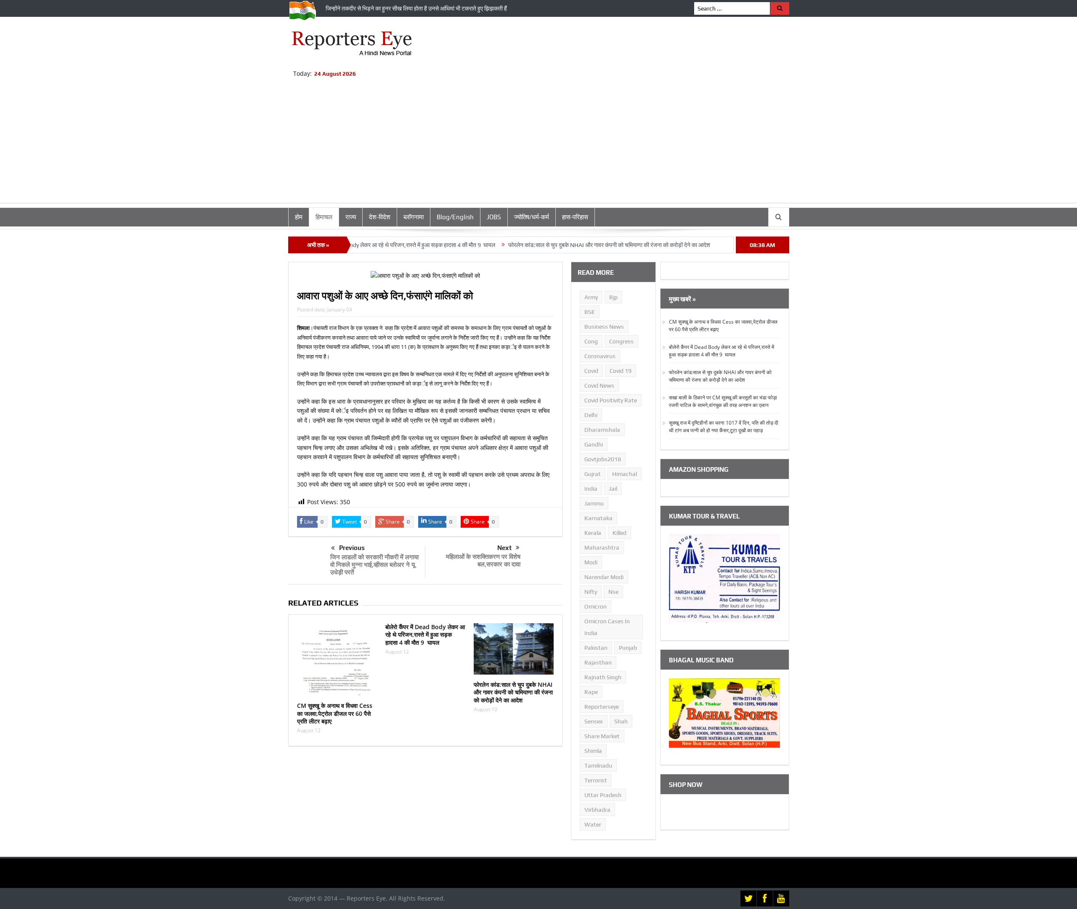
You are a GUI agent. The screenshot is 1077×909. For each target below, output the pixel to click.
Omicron (595, 606)
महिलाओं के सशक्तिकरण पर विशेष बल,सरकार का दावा (483, 560)
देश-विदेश (379, 217)
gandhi (593, 444)
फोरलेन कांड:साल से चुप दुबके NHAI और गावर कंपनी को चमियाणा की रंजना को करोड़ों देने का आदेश (579, 245)
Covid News (599, 385)
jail (613, 488)
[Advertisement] (538, 144)
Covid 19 (620, 370)
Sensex (593, 721)
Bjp (613, 297)
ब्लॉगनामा (413, 217)
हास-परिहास (575, 217)
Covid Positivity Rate (610, 400)
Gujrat (592, 473)
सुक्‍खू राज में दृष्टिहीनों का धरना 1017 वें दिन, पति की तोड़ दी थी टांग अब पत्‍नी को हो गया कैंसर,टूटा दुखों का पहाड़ (723, 426)
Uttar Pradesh (602, 795)
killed (619, 532)
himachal (624, 473)
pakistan (595, 647)
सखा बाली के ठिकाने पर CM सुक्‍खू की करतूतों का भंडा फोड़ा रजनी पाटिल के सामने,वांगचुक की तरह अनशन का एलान (723, 401)
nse (613, 591)
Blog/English (455, 217)
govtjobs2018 (602, 459)
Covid (591, 370)
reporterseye (601, 706)
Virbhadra (597, 809)
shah (621, 721)
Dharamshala (602, 429)
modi (590, 562)
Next (504, 547)
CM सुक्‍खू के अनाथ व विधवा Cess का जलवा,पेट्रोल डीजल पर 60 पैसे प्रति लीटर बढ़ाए (334, 713)
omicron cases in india (607, 627)
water (592, 824)
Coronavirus (599, 356)
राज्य (350, 217)
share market (602, 736)
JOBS (494, 217)
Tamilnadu (598, 765)
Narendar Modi (603, 577)
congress (621, 341)
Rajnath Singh (602, 677)
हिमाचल (324, 217)
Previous (352, 547)
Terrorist (595, 780)
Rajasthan (598, 662)
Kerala (592, 532)
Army (591, 297)
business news (604, 326)
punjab (628, 647)
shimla (593, 750)
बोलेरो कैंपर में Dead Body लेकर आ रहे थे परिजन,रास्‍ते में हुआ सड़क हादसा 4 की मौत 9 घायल (369, 245)
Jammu (594, 503)
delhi (590, 415)
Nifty (590, 591)
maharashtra (601, 547)
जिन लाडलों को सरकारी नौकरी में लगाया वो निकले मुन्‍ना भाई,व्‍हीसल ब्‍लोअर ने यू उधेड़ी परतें (374, 564)
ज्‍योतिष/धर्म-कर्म (531, 217)
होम (298, 217)
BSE (589, 311)
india (590, 488)
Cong (591, 341)
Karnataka (598, 518)
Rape (591, 691)
